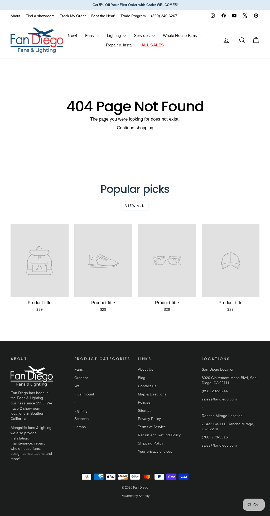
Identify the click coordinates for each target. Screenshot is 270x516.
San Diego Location (218, 369)
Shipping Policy (150, 443)
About (15, 16)
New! (72, 35)
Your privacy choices (155, 451)
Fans (90, 35)
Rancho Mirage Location (222, 416)
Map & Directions (152, 394)
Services (142, 35)
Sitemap (145, 410)
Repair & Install (119, 45)
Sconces (81, 419)
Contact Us (147, 386)
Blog (141, 378)
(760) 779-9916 (215, 437)
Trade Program (133, 16)
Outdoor (81, 378)
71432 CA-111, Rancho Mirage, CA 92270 (228, 426)
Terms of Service (152, 427)
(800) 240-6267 (164, 16)
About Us (145, 369)
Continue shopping (135, 127)
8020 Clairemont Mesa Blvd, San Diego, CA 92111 (229, 380)
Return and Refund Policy (159, 435)
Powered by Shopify (135, 496)
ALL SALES (152, 45)
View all (134, 206)
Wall (77, 386)
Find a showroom (40, 16)
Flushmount (84, 394)
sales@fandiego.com (219, 399)
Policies (144, 402)
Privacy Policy (149, 419)
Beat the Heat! (103, 16)
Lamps (80, 427)
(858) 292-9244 (215, 391)
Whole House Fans (180, 35)
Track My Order (73, 16)
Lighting (114, 35)
